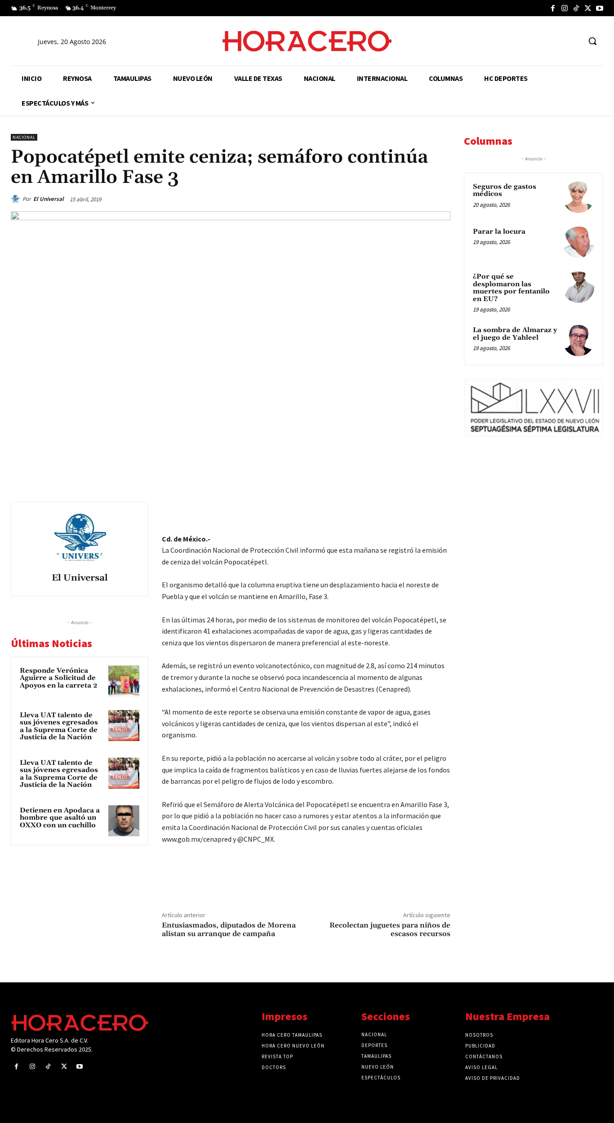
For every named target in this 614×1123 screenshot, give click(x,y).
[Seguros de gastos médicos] (578, 197)
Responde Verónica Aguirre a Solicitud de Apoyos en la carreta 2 (58, 678)
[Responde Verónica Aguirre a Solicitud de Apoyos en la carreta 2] (123, 681)
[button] (592, 41)
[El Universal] (16, 199)
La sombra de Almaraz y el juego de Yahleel (515, 334)
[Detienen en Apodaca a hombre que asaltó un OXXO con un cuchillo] (123, 820)
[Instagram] (564, 8)
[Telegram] (399, 511)
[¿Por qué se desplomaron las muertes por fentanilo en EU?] (578, 287)
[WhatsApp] (378, 511)
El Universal (48, 199)
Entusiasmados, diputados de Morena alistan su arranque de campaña (229, 929)
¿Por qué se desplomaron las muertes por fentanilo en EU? (511, 287)
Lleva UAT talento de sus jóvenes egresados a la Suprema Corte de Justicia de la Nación (59, 726)
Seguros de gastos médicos (504, 190)
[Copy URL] (420, 511)
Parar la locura (499, 231)
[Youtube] (599, 8)
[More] (441, 511)
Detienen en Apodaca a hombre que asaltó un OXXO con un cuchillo (60, 818)
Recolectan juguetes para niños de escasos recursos (389, 929)
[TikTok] (576, 8)
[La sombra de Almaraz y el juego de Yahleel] (578, 340)
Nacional (24, 137)
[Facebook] (552, 8)
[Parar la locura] (578, 242)
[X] (588, 8)
